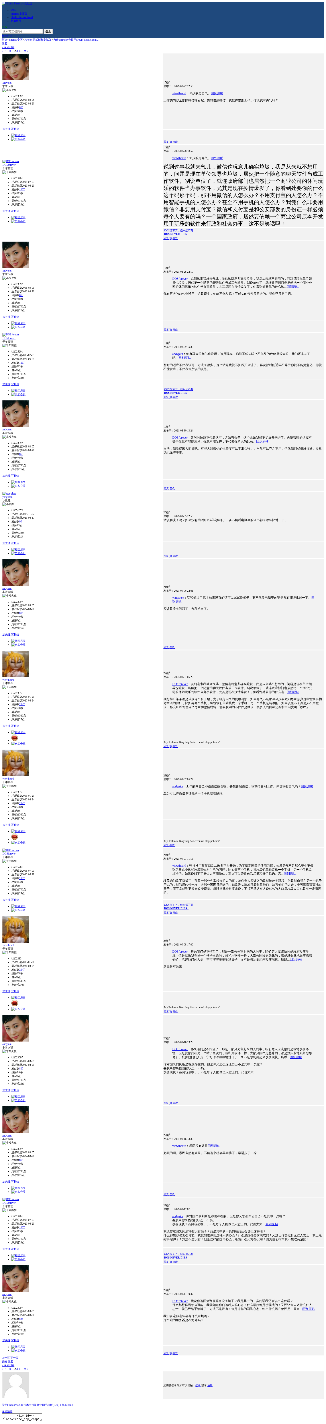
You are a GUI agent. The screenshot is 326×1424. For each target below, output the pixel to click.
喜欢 (175, 141)
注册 (9, 35)
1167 (22, 189)
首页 (4, 39)
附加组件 (16, 20)
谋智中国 (39, 1404)
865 (21, 107)
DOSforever (9, 164)
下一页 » (23, 51)
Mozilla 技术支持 (24, 1404)
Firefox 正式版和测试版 (37, 39)
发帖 (4, 1361)
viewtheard (179, 93)
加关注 (6, 128)
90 (20, 521)
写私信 (15, 128)
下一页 (14, 1357)
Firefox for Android (22, 17)
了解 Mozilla (66, 1404)
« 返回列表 (8, 47)
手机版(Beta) (52, 1404)
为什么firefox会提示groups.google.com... (75, 39)
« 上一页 (7, 51)
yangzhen (7, 496)
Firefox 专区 (16, 39)
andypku (7, 82)
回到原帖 (217, 93)
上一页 (6, 1357)
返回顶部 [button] (7, 1411)
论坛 (13, 10)
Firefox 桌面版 (19, 13)
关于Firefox (8, 1404)
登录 (4, 35)
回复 (4, 43)
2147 (22, 704)
